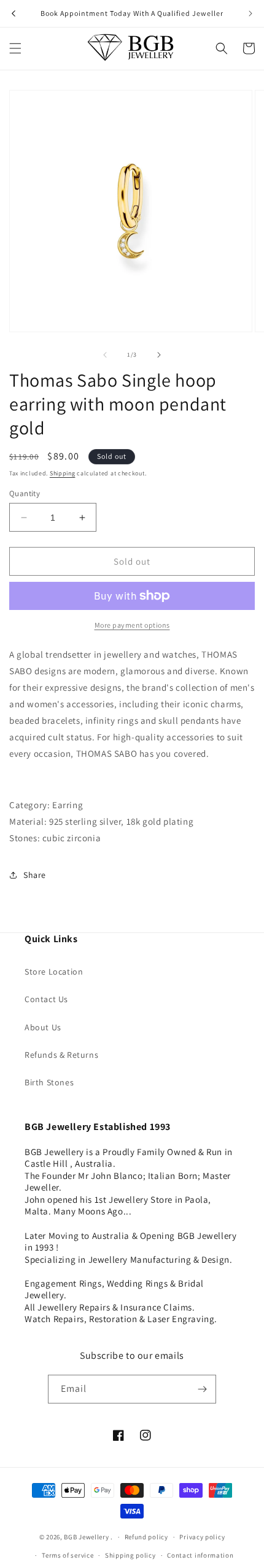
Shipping (63, 473)
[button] (15, 48)
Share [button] (34, 874)
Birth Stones (49, 1082)
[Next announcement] (250, 13)
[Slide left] (104, 354)
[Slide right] (159, 354)
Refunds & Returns (61, 1054)
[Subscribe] (201, 1389)
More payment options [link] (132, 625)
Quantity (24, 493)
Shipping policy (130, 1555)
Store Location (54, 971)
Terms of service (67, 1555)
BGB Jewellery (86, 1537)
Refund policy (146, 1537)
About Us (43, 1027)
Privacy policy (202, 1537)
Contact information (200, 1555)
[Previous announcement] (13, 13)
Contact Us (46, 999)
